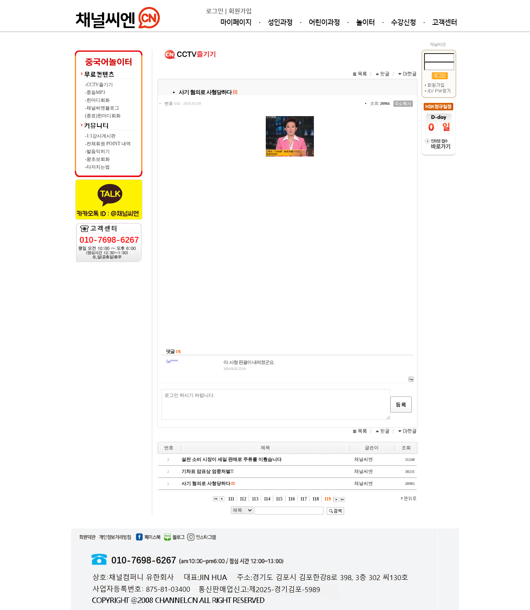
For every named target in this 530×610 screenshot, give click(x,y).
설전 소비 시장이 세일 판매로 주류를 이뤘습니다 (232, 459)
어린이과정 (324, 22)
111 (232, 499)
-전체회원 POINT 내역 (108, 143)
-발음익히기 (97, 151)
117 (304, 499)
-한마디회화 (97, 100)
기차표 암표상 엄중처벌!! (208, 471)
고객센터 (444, 22)
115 (280, 499)
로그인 (214, 11)
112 (244, 499)
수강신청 (403, 22)
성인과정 (280, 22)
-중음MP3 (95, 92)
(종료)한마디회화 (103, 115)
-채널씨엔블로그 (102, 108)
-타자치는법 (97, 167)
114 (268, 499)
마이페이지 (235, 22)
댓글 (170, 351)
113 (256, 499)
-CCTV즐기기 (99, 84)
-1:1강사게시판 (100, 136)
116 (292, 499)
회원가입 (240, 11)
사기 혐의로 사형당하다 (206, 483)
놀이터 (365, 22)
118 (316, 499)
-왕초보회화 (97, 159)
